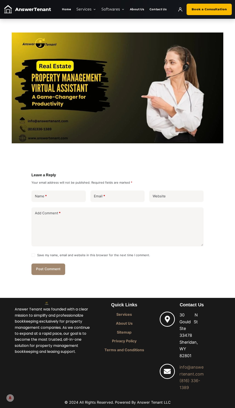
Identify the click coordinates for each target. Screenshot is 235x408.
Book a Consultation (209, 9)
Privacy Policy (124, 341)
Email (99, 196)
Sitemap (124, 332)
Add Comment (48, 213)
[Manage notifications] (10, 398)
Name (41, 196)
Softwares (110, 9)
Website (159, 196)
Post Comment (48, 269)
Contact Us (158, 9)
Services (83, 9)
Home (66, 9)
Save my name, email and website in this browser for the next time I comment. (93, 255)
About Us (137, 9)
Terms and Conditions (124, 350)
